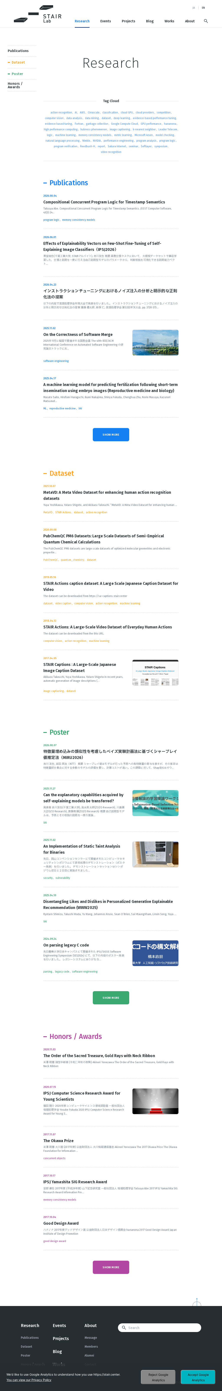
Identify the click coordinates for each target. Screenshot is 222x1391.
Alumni (89, 1355)
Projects (128, 21)
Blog (150, 21)
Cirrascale (94, 112)
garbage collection (97, 123)
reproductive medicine (62, 408)
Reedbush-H (87, 146)
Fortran (79, 123)
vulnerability (63, 877)
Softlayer (146, 146)
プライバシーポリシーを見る (29, 1380)
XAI (80, 408)
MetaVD (47, 512)
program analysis (146, 140)
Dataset (26, 1347)
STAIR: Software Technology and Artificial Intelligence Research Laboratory (38, 14)
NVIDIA (97, 140)
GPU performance (151, 123)
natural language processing (63, 140)
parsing (47, 971)
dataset (106, 118)
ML (45, 408)
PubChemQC (50, 559)
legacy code (62, 971)
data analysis (74, 118)
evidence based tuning (58, 123)
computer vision (54, 118)
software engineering (56, 361)
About (190, 21)
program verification (65, 146)
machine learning (65, 135)
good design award (54, 1241)
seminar (133, 146)
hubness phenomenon (93, 129)
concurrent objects (54, 1158)
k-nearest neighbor (144, 129)
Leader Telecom (167, 129)
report (101, 146)
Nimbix (86, 140)
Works (169, 21)
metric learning (123, 135)
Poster (25, 1355)
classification (110, 112)
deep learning (122, 118)
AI (76, 112)
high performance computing (61, 129)
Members (91, 1347)
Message (91, 1338)
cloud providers (145, 112)
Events (105, 21)
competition (164, 112)
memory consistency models (94, 135)
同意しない (158, 1377)
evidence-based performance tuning (154, 118)
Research (82, 21)
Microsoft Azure (144, 135)
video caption (63, 603)
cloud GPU (127, 112)
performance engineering (119, 140)
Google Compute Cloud (124, 123)
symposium (160, 146)
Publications (30, 1338)
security (48, 877)
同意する (198, 1377)
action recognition (61, 112)
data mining (92, 118)
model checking (165, 135)
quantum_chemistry (72, 559)
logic (49, 135)
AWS (82, 112)
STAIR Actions (63, 512)
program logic (167, 140)
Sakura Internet (117, 146)
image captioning (120, 129)
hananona (170, 123)
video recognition (111, 152)
